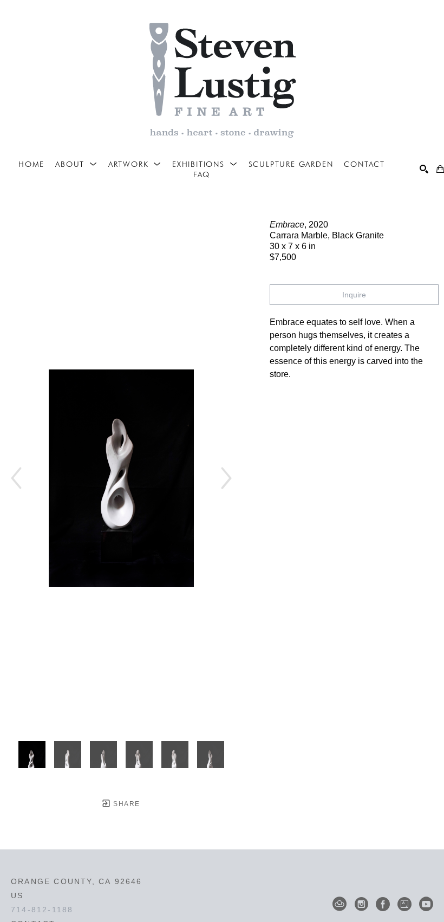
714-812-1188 (42, 909)
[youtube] (426, 904)
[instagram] (361, 904)
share (125, 804)
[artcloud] (339, 904)
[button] (76, 164)
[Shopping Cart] (440, 169)
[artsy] (404, 904)
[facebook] (383, 904)
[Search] (424, 169)
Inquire (354, 294)
